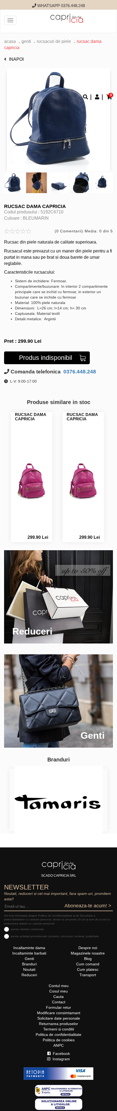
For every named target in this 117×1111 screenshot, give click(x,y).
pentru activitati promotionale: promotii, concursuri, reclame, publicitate (55, 936)
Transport (87, 975)
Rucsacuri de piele (54, 41)
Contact (58, 1002)
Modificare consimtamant (58, 1013)
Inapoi (16, 59)
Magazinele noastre (88, 953)
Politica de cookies (59, 1040)
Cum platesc (87, 969)
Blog (88, 958)
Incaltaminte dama (29, 948)
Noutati (29, 969)
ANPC (58, 1045)
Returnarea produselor (58, 1024)
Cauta (58, 996)
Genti (26, 41)
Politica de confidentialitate (58, 1034)
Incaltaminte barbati (29, 953)
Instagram (60, 1059)
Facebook (61, 1053)
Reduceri (29, 975)
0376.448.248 (79, 371)
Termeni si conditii (58, 1029)
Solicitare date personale (58, 1018)
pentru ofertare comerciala (27, 929)
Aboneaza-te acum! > (87, 905)
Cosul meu (58, 991)
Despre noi (87, 948)
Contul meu (59, 986)
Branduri (29, 964)
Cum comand (87, 964)
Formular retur (58, 1007)
